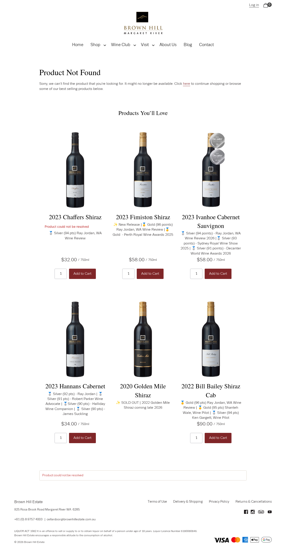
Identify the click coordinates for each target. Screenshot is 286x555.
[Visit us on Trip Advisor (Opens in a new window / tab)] (261, 513)
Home (77, 45)
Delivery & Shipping (188, 501)
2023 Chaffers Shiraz (75, 217)
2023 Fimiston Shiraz (143, 217)
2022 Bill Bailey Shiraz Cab (210, 390)
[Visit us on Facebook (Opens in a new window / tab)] (246, 513)
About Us (168, 45)
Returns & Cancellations (254, 501)
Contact (206, 45)
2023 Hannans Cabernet (75, 386)
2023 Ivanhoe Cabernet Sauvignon (211, 221)
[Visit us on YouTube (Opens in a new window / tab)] (270, 513)
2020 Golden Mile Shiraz (143, 390)
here (186, 84)
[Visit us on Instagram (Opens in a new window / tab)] (253, 513)
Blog (188, 45)
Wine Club (120, 45)
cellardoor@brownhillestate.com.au (71, 519)
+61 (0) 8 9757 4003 (28, 519)
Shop (95, 45)
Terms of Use (157, 501)
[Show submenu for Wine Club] (134, 45)
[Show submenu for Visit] (153, 45)
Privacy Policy (219, 501)
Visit (145, 45)
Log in (254, 5)
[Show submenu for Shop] (104, 45)
